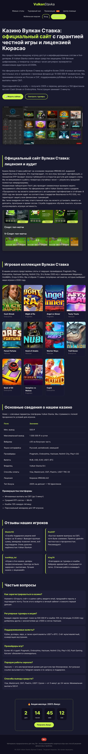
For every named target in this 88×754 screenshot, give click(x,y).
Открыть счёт (58, 16)
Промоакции (51, 11)
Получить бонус (44, 725)
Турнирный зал (34, 11)
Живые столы (18, 11)
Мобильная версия (32, 16)
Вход (46, 16)
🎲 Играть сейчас (13, 96)
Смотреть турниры (36, 96)
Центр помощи (69, 11)
